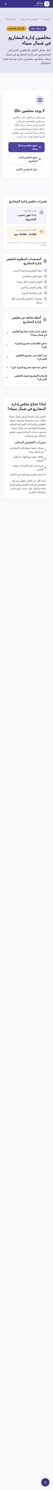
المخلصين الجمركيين (29, 19)
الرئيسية (46, 19)
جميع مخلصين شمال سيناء (28, 147)
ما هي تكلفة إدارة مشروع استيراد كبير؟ (31, 345)
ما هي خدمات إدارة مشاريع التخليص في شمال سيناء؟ (29, 333)
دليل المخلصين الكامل (26, 169)
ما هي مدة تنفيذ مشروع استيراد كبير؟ (29, 367)
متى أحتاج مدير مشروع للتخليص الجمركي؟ (31, 357)
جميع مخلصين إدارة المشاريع (28, 159)
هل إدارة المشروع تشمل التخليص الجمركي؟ (31, 377)
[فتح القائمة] (5, 4)
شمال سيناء (11, 19)
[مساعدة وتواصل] (45, 1482)
